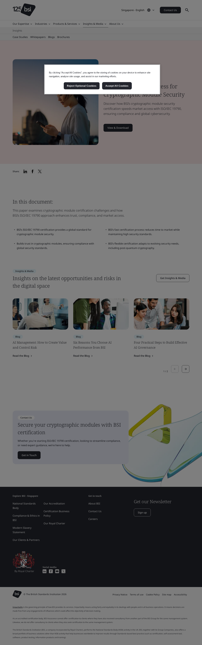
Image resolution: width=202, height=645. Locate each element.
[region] (102, 79)
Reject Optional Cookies (81, 85)
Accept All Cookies (116, 85)
